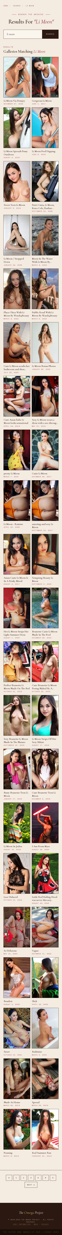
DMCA (36, 1224)
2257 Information (21, 1224)
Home (5, 6)
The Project (31, 1213)
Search (50, 34)
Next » (31, 1185)
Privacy (45, 1224)
